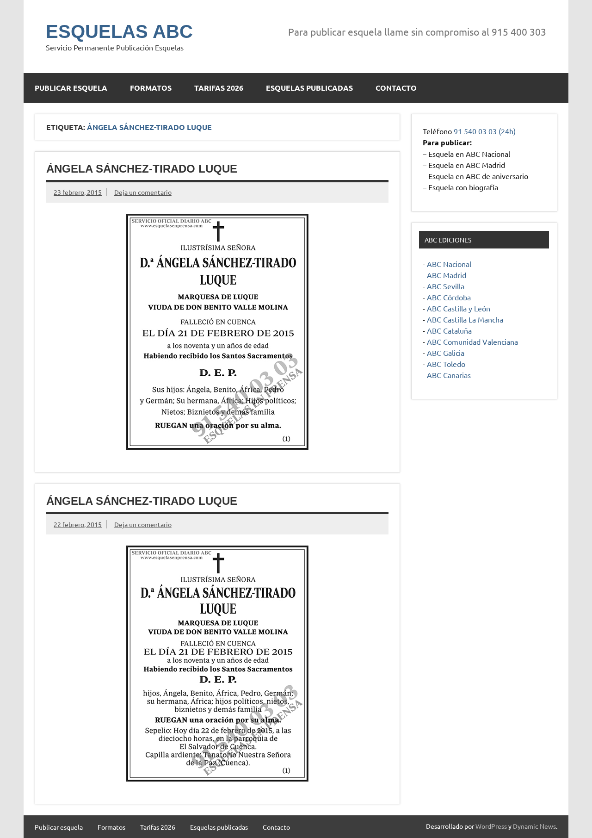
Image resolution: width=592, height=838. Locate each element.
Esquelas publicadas (309, 88)
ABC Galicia (445, 352)
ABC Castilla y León (458, 308)
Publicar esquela (71, 88)
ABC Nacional (449, 263)
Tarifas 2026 (218, 88)
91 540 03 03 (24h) (485, 131)
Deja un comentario (143, 192)
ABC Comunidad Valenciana (472, 341)
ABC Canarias (449, 374)
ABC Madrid (446, 274)
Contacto (396, 88)
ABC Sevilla (445, 286)
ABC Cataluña (449, 330)
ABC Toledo (446, 363)
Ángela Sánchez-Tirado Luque (141, 168)
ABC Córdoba (449, 297)
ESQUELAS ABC (119, 31)
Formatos (151, 88)
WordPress (491, 826)
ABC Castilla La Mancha (465, 319)
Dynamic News (534, 826)
